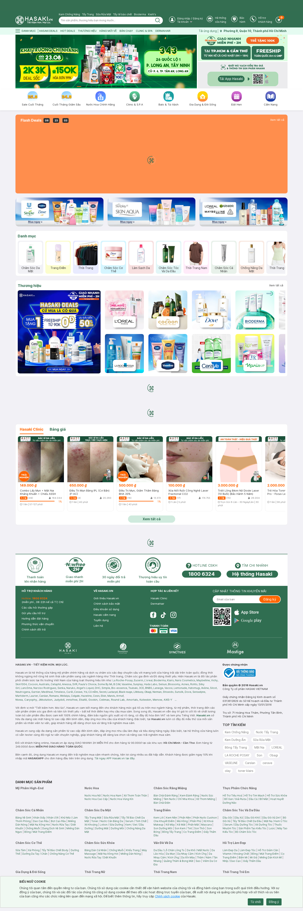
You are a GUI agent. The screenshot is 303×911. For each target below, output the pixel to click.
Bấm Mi (243, 857)
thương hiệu (87, 30)
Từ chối (255, 902)
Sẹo (198, 860)
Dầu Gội (227, 817)
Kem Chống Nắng (69, 14)
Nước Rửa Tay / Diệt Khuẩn (100, 857)
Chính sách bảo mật (107, 603)
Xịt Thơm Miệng (205, 799)
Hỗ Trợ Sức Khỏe (277, 795)
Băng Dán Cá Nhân (96, 850)
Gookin (92, 699)
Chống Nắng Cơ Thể (62, 853)
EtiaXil (83, 699)
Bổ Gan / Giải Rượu (235, 799)
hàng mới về (108, 30)
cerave (267, 763)
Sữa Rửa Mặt (103, 14)
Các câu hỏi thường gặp (37, 607)
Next (194, 61)
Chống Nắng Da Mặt (251, 269)
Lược (272, 828)
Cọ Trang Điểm (192, 831)
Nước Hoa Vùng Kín (121, 799)
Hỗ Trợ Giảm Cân (268, 850)
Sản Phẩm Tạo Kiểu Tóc (252, 828)
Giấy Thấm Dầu (252, 860)
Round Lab (118, 699)
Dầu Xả (238, 817)
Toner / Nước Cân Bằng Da (107, 821)
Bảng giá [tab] (58, 429)
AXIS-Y (168, 699)
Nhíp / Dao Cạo (232, 860)
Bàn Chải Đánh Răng (166, 795)
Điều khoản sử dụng (106, 609)
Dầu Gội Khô (252, 817)
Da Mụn (170, 853)
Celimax (104, 699)
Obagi (274, 755)
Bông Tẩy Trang (236, 747)
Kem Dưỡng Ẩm (235, 740)
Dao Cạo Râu (41, 821)
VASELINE (231, 763)
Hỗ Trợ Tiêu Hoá (232, 795)
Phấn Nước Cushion (205, 817)
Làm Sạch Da (141, 268)
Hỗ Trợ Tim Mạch (254, 795)
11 (128, 86)
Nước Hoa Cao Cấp (96, 799)
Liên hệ (98, 625)
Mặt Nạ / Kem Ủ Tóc (275, 821)
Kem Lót (159, 817)
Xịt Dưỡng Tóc (263, 824)
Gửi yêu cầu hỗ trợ (33, 613)
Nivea (19, 699)
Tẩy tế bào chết (122, 14)
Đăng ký (198, 18)
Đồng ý (274, 902)
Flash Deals (31, 120)
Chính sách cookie (167, 896)
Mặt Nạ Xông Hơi (40, 824)
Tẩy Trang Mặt (93, 817)
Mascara (206, 824)
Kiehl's (152, 14)
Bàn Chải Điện (162, 802)
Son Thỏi (199, 828)
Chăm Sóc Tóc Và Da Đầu (169, 269)
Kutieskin (145, 699)
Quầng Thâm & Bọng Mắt (178, 860)
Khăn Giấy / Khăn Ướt (46, 817)
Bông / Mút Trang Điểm (38, 831)
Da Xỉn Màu (188, 857)
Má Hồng (182, 821)
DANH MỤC (29, 30)
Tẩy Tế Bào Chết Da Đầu (247, 821)
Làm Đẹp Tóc (248, 850)
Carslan (250, 763)
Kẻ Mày (170, 824)
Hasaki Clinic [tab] (31, 429)
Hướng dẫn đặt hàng (35, 618)
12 (133, 86)
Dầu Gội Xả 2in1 (271, 817)
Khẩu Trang (133, 850)
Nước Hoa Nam (112, 795)
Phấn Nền (185, 817)
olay (228, 770)
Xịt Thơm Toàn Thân (135, 795)
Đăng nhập (183, 18)
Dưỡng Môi (117, 828)
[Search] (158, 20)
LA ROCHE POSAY (237, 755)
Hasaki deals (48, 30)
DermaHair (162, 30)
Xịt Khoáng (91, 824)
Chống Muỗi (32, 828)
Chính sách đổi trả (34, 629)
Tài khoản (183, 21)
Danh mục (27, 236)
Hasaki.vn (203, 715)
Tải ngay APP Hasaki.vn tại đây (114, 758)
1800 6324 (201, 574)
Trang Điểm (58, 268)
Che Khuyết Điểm (164, 821)
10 (123, 86)
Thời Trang (85, 268)
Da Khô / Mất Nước (198, 850)
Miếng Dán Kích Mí (271, 857)
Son (259, 755)
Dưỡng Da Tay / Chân (34, 853)
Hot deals (67, 30)
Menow (157, 699)
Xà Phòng (34, 850)
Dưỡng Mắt (101, 828)
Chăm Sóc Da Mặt (30, 269)
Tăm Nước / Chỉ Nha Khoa (178, 799)
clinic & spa (144, 30)
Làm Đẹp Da (230, 850)
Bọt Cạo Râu (58, 821)
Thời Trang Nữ (279, 268)
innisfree (72, 699)
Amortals (132, 699)
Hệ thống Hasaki (252, 574)
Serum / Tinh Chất (136, 821)
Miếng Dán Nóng (131, 853)
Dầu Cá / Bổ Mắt (258, 799)
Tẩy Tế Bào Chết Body (55, 850)
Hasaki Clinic (159, 598)
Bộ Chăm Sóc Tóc (245, 831)
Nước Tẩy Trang (267, 732)
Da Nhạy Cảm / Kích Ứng (192, 853)
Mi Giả (253, 857)
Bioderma (140, 14)
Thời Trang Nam (196, 268)
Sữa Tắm (20, 850)
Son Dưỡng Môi (163, 828)
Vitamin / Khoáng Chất (236, 853)
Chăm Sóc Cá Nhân (224, 269)
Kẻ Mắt (181, 824)
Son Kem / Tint (183, 828)
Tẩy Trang (88, 14)
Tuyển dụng (101, 620)
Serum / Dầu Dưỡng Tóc (238, 824)
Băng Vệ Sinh (23, 817)
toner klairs (245, 770)
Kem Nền (171, 817)
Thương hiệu (29, 285)
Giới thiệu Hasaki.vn (106, 598)
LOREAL (277, 747)
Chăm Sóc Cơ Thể (113, 269)
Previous (18, 61)
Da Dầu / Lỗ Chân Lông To (169, 850)
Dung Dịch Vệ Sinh (53, 828)
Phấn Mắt (193, 824)
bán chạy (126, 30)
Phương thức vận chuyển (38, 624)
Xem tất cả (277, 119)
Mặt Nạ (259, 747)
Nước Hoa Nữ (93, 795)
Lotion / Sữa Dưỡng (111, 824)
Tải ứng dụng (208, 31)
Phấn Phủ (195, 821)
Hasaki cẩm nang (105, 614)
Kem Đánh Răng (189, 795)
